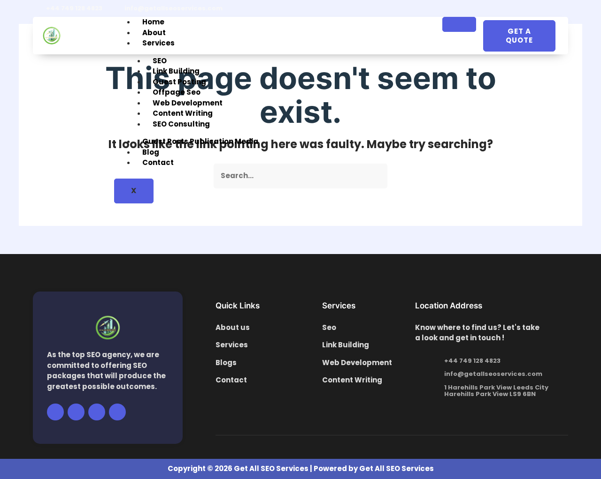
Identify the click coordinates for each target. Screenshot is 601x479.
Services (158, 43)
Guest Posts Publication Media (200, 141)
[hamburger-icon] (459, 24)
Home (153, 22)
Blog (150, 152)
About (154, 32)
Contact (158, 162)
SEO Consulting (181, 124)
